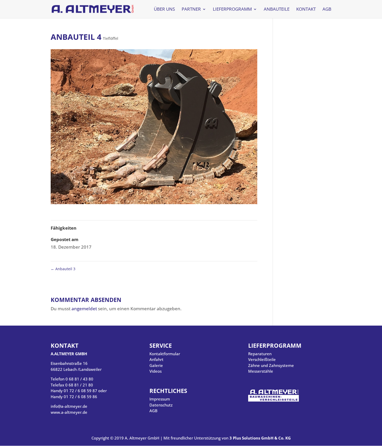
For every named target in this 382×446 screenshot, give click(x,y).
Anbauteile (276, 9)
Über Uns (164, 9)
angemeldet (84, 309)
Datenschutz (161, 405)
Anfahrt (156, 359)
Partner (191, 9)
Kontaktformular (164, 353)
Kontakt (306, 9)
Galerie (156, 365)
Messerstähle (260, 371)
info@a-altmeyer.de (69, 406)
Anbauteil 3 (63, 268)
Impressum (159, 399)
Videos (155, 371)
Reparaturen (260, 353)
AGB (326, 9)
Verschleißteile (262, 359)
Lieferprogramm (232, 9)
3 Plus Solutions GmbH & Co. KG (260, 438)
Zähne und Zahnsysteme (271, 365)
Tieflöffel (110, 38)
